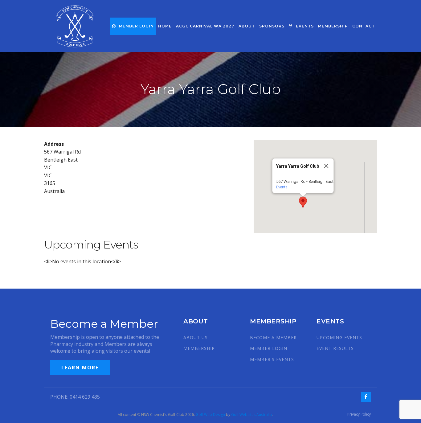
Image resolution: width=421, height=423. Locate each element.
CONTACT (363, 26)
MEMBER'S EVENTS (272, 359)
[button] (303, 202)
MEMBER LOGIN (136, 26)
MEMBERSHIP (333, 26)
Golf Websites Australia (251, 414)
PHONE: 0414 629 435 (75, 396)
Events (282, 187)
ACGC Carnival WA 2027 (205, 26)
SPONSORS (271, 26)
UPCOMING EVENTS (339, 337)
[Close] (326, 165)
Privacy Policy (359, 414)
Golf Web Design (210, 414)
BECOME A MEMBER (273, 337)
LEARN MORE (80, 367)
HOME (165, 26)
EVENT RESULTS (335, 348)
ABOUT (247, 26)
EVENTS (305, 26)
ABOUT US (195, 337)
